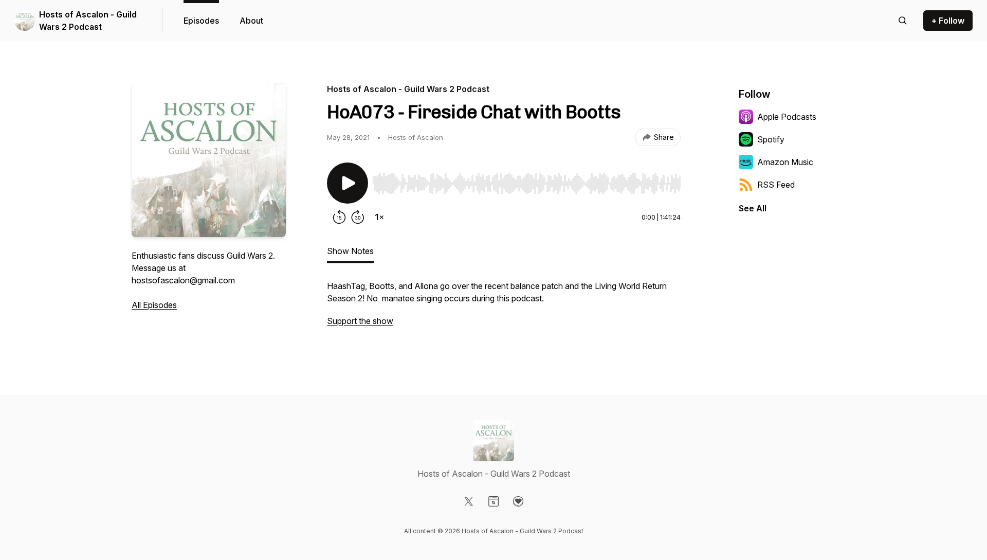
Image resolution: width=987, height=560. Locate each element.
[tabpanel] (504, 308)
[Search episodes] (903, 20)
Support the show (360, 321)
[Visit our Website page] (493, 501)
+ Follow (947, 20)
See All (752, 208)
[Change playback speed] (379, 217)
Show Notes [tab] (350, 251)
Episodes (201, 20)
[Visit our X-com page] (469, 501)
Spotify (770, 139)
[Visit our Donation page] (518, 501)
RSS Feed (776, 184)
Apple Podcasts (786, 117)
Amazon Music (785, 162)
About (251, 20)
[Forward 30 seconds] (358, 217)
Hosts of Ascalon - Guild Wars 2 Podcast (88, 20)
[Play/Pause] (347, 183)
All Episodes (154, 305)
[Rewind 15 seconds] (339, 217)
